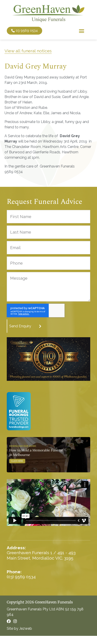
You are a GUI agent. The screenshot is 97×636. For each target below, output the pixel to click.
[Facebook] (9, 621)
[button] (81, 31)
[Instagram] (15, 621)
